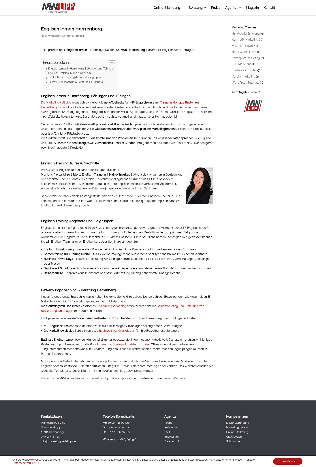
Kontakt (269, 8)
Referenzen (171, 427)
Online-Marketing (167, 8)
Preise (216, 8)
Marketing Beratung (238, 427)
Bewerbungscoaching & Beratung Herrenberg (75, 81)
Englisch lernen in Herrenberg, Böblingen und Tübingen (81, 68)
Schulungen (234, 441)
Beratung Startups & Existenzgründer (124, 344)
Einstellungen (179, 459)
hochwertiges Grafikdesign (117, 330)
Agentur (231, 8)
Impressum (171, 436)
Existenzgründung (237, 422)
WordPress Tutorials (245, 82)
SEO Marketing (242, 64)
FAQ (167, 432)
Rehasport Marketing (246, 58)
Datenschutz (172, 441)
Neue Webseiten (51, 35)
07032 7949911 (50, 436)
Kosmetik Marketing (245, 39)
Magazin (252, 8)
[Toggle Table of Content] (110, 63)
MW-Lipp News (242, 46)
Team (168, 422)
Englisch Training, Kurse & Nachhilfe (70, 72)
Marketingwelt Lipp (59, 102)
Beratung (196, 8)
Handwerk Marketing (246, 33)
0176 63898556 (126, 439)
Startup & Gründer (73, 35)
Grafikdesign (234, 436)
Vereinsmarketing (243, 76)
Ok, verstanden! (288, 461)
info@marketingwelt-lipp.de (58, 441)
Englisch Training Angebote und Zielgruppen (75, 77)
